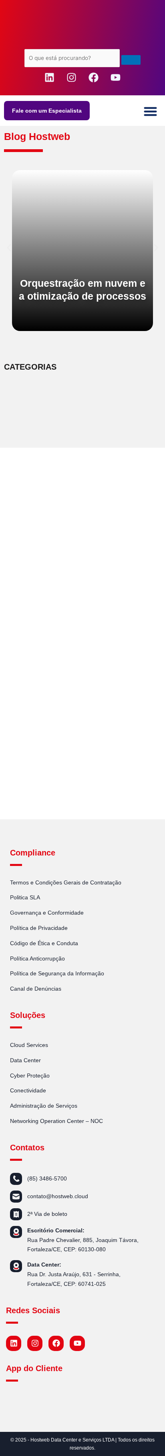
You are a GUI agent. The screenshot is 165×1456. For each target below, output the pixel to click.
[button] (150, 111)
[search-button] (131, 60)
